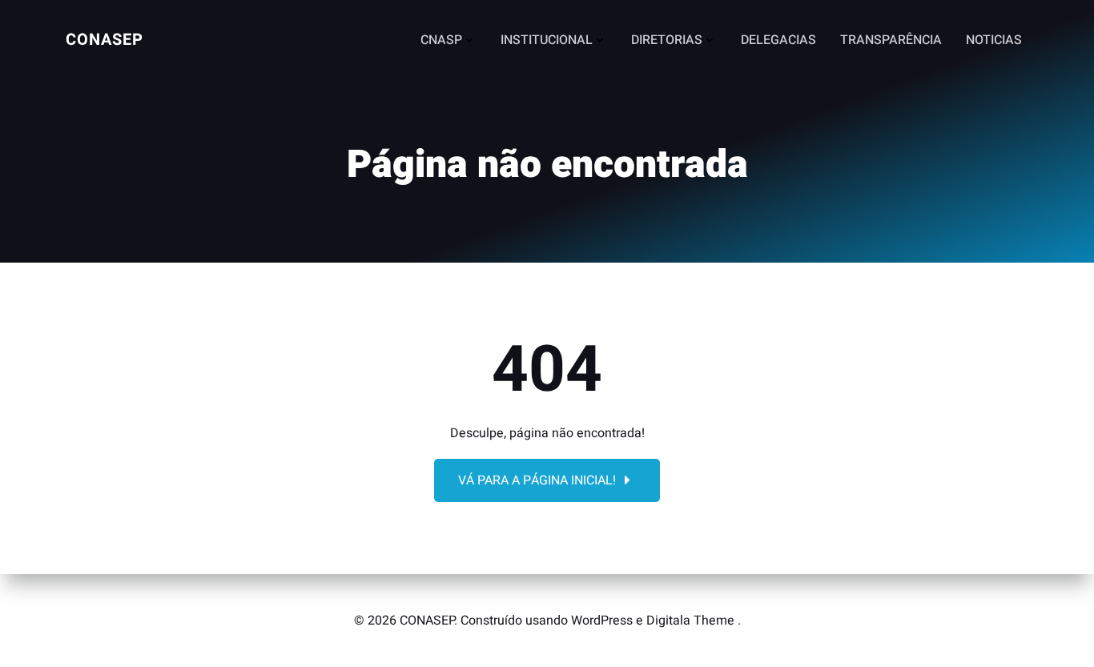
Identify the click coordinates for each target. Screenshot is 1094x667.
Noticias (994, 40)
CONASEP (104, 39)
